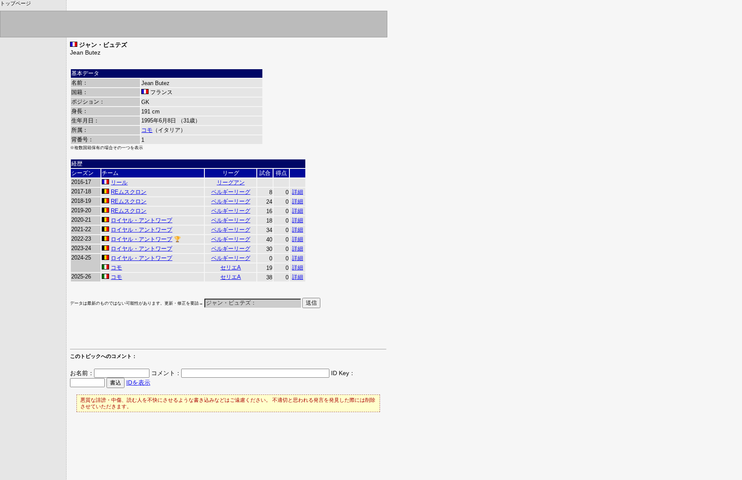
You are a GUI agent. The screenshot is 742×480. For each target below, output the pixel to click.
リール (119, 182)
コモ (146, 130)
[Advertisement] (170, 332)
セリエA (230, 267)
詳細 (297, 192)
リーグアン (231, 182)
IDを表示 (138, 382)
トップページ (15, 3)
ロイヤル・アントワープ (141, 220)
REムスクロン (128, 192)
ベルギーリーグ (230, 192)
